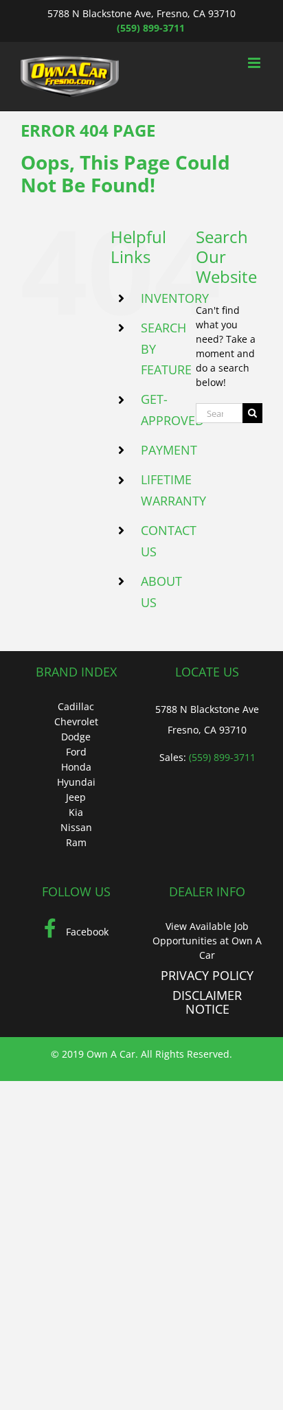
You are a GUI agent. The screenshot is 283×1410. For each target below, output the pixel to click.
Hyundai (76, 781)
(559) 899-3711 (151, 27)
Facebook (86, 931)
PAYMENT (169, 450)
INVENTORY (175, 298)
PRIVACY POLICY (207, 975)
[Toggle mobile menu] (255, 63)
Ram (76, 842)
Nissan (76, 827)
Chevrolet (76, 721)
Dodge (76, 736)
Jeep (76, 797)
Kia (76, 812)
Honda (76, 766)
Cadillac (76, 706)
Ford (76, 751)
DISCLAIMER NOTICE (207, 1002)
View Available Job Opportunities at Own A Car (207, 941)
